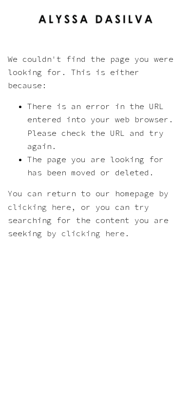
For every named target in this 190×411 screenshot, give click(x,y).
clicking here (39, 207)
